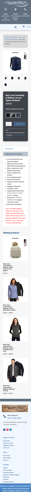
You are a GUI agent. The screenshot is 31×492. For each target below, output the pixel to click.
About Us (5, 460)
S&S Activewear (7, 470)
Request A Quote (8, 443)
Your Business (13, 37)
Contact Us (6, 448)
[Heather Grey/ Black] (13, 115)
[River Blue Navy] (18, 115)
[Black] (8, 115)
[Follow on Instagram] (7, 429)
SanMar (5, 468)
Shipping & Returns (8, 445)
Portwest (5, 479)
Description (9, 149)
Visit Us (15, 14)
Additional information (13, 154)
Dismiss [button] (26, 491)
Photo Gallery (7, 458)
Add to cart (19, 124)
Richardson (6, 477)
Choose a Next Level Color (15, 109)
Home (6, 37)
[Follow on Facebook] (4, 429)
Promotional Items (8, 482)
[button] (25, 53)
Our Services (6, 455)
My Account (6, 441)
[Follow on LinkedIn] (10, 429)
